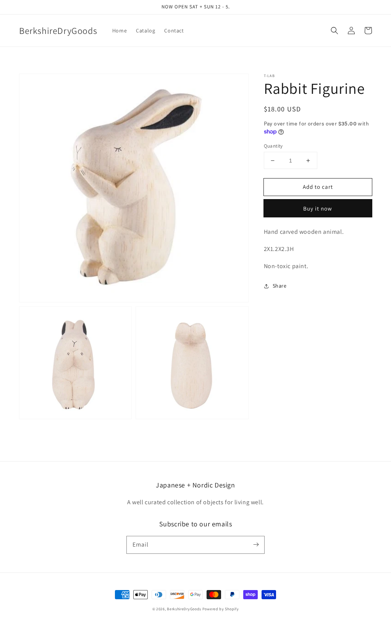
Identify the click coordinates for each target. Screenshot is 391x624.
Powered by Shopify (220, 608)
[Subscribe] (255, 544)
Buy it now (317, 208)
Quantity (273, 146)
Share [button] (280, 285)
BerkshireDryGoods (184, 608)
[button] (334, 30)
